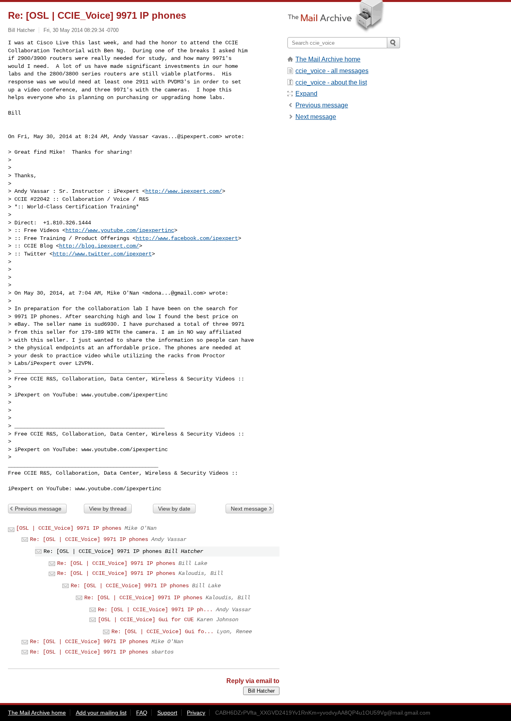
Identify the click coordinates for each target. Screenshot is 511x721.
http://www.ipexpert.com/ (183, 191)
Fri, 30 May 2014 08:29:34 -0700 (81, 30)
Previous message (38, 508)
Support (167, 712)
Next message (249, 508)
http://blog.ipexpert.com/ (99, 246)
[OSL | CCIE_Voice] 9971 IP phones (68, 528)
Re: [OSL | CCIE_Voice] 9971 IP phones (89, 539)
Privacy (196, 712)
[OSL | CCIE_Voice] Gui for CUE (146, 619)
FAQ (141, 712)
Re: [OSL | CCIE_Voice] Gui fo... (162, 631)
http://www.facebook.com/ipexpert (187, 238)
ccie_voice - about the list (331, 82)
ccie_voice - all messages (331, 70)
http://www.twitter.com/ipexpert (102, 254)
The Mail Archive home (327, 59)
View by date (174, 508)
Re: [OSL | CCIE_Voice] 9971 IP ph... (155, 609)
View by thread (108, 508)
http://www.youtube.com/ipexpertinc (119, 230)
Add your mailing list (101, 712)
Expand (306, 93)
